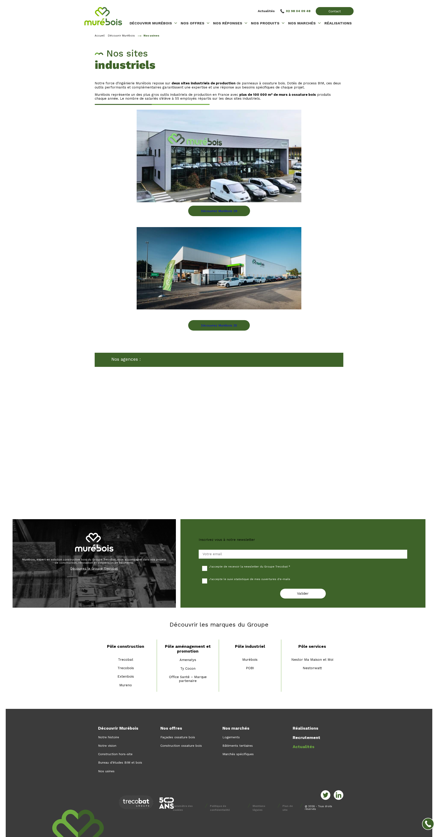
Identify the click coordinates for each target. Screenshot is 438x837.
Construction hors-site (115, 754)
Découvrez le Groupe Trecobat (94, 568)
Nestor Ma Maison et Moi (312, 660)
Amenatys (188, 660)
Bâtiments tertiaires (237, 745)
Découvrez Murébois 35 (219, 325)
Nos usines (106, 771)
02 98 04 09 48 (298, 11)
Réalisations (305, 728)
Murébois (250, 660)
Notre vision (107, 745)
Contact (334, 11)
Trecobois (125, 668)
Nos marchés (235, 728)
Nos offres (171, 728)
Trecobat (125, 660)
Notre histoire (108, 737)
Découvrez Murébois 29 (219, 211)
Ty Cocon (188, 668)
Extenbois (125, 676)
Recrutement (306, 737)
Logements (231, 737)
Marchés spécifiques (238, 754)
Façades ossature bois (177, 737)
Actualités (266, 11)
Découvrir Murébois (121, 35)
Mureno (125, 685)
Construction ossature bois (181, 745)
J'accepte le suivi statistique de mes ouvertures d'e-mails (249, 579)
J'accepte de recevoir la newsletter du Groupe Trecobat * (249, 566)
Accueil (100, 35)
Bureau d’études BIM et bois (120, 762)
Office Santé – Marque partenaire (188, 679)
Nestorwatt (312, 668)
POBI (250, 668)
